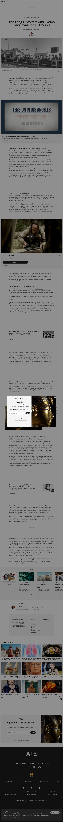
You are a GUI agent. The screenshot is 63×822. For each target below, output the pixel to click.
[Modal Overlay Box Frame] (31, 411)
